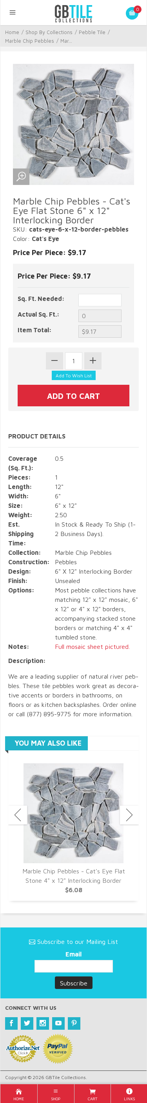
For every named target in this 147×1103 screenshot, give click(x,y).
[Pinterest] (74, 1023)
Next (129, 815)
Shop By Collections (49, 32)
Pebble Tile (92, 32)
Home (12, 32)
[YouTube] (58, 1023)
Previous (17, 815)
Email (73, 954)
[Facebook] (11, 1023)
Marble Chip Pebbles (29, 41)
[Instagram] (42, 1023)
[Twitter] (27, 1023)
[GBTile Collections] (73, 12)
